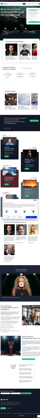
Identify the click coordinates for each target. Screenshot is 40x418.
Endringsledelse (21, 106)
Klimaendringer (34, 106)
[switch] (15, 211)
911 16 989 (9, 408)
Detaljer (34, 214)
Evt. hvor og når (30, 18)
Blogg (20, 0)
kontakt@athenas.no (20, 413)
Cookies (32, 413)
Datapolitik (35, 413)
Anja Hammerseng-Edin (23, 56)
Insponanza (23, 0)
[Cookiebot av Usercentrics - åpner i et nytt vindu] (33, 200)
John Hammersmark (9, 56)
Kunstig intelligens (8, 106)
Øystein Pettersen (35, 56)
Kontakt (3, 408)
